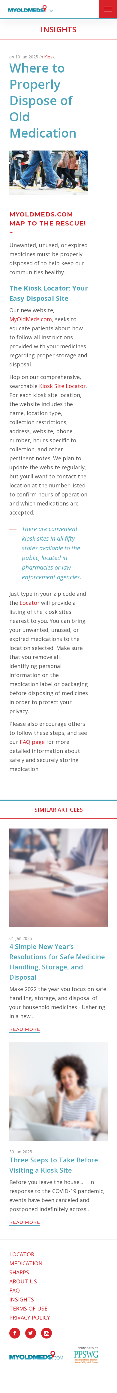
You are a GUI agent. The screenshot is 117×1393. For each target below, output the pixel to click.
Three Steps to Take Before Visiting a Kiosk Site (53, 1164)
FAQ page (32, 741)
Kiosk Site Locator (62, 386)
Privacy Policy (29, 1317)
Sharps (19, 1272)
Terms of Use (28, 1308)
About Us (23, 1281)
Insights (21, 1299)
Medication (26, 1263)
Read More (24, 1029)
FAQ (14, 1290)
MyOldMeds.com (30, 319)
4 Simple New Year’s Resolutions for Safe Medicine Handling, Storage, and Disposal (57, 961)
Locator (30, 602)
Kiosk (49, 57)
